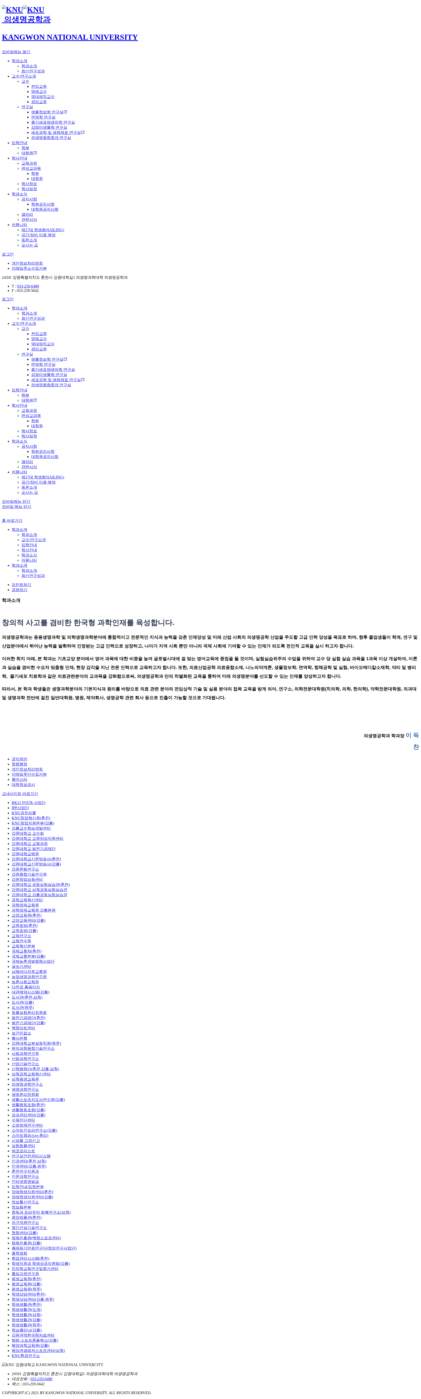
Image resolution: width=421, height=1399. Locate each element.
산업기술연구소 (25, 1064)
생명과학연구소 (25, 1089)
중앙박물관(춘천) (26, 1217)
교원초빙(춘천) (25, 925)
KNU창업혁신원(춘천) (31, 818)
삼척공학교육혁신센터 (31, 1074)
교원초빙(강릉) (25, 931)
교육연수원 (21, 941)
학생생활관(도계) (26, 1310)
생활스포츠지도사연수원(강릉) (38, 1100)
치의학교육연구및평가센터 (35, 1269)
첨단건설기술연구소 (29, 1228)
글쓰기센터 (21, 966)
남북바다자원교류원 (29, 972)
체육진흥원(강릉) (26, 1243)
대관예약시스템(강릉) (30, 992)
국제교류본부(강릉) (28, 956)
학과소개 (19, 529)
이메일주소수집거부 (29, 268)
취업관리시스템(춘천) (30, 1258)
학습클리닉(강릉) (26, 1330)
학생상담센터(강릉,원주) (33, 1299)
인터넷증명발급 (25, 1182)
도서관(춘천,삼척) (27, 997)
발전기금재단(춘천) (28, 1018)
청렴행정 (19, 764)
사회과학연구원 (25, 1054)
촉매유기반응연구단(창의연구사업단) (44, 1248)
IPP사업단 (20, 808)
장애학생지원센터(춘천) (32, 1192)
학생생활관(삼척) (26, 1315)
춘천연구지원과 (25, 1171)
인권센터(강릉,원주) (29, 1166)
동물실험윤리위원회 (29, 1013)
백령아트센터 (23, 1028)
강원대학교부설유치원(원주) (36, 1043)
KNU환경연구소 (26, 1356)
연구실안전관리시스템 (31, 1156)
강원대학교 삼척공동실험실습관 (39, 890)
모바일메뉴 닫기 (16, 501)
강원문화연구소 (25, 869)
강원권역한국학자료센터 (33, 1335)
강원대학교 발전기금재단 (34, 849)
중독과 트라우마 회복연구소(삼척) (41, 1212)
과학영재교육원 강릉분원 (34, 910)
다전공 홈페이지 (26, 987)
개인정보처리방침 (27, 263)
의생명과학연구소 (27, 1084)
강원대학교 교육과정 (30, 844)
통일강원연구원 (25, 1274)
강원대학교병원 (25, 854)
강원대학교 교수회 (28, 833)
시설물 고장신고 (26, 1141)
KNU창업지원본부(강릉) (33, 823)
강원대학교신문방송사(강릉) (36, 864)
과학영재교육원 (25, 905)
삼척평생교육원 (25, 1079)
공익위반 (19, 759)
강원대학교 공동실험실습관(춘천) (41, 885)
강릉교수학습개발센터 (31, 828)
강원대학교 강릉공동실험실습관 (39, 895)
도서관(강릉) (23, 1002)
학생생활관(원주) (26, 1325)
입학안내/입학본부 (28, 1187)
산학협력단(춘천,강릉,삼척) (35, 1069)
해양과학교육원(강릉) (30, 1345)
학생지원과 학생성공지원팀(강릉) (41, 1263)
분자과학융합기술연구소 (33, 1048)
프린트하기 (21, 585)
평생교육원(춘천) (26, 1279)
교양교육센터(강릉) (28, 920)
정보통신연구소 (25, 1202)
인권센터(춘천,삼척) (29, 1161)
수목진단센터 (23, 1120)
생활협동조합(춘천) (28, 1105)
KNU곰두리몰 (24, 813)
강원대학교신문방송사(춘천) (36, 859)
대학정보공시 (23, 785)
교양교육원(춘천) (26, 915)
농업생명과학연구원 (29, 977)
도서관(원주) (23, 1007)
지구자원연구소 (25, 1222)
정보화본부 (21, 1207)
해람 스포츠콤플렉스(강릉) (35, 1340)
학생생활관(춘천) (26, 1304)
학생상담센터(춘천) (28, 1294)
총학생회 (19, 1253)
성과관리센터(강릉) (28, 1115)
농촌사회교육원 (25, 982)
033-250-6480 (28, 286)
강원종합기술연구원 (29, 874)
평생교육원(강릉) (26, 1284)
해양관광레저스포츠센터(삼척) (38, 1351)
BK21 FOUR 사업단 (29, 803)
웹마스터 (19, 779)
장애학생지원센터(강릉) (32, 1197)
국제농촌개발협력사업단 (33, 961)
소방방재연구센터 (27, 1125)
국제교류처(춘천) (26, 951)
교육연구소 (21, 936)
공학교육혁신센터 (27, 900)
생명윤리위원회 (25, 1094)
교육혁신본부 (23, 946)
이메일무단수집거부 (29, 774)
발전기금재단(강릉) (28, 1023)
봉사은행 (19, 1038)
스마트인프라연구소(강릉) (34, 1130)
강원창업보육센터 (27, 879)
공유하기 (19, 590)
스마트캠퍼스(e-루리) (30, 1135)
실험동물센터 (23, 1146)
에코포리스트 (23, 1151)
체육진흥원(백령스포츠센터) (36, 1238)
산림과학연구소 (25, 1059)
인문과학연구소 (25, 1176)
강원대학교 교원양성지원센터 (37, 838)
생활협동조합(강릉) (28, 1110)
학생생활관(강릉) (26, 1320)
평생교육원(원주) (26, 1289)
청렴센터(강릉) (25, 1233)
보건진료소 (21, 1033)
